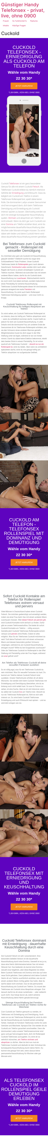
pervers (14, 634)
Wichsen (12, 218)
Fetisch (36, 186)
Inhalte (6, 25)
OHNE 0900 (34, 92)
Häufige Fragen (19, 25)
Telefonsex (14, 183)
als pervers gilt (40, 620)
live (20, 692)
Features (34, 21)
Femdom (28, 289)
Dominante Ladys (19, 267)
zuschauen (21, 278)
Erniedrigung (18, 193)
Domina (9, 224)
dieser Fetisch (27, 620)
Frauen (6, 21)
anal (6, 656)
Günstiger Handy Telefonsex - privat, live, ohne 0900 (23, 10)
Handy (34, 72)
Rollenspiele (23, 264)
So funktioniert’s (19, 21)
